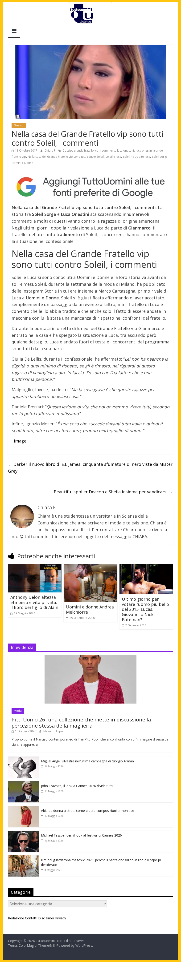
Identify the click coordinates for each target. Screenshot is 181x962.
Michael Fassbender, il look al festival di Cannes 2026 (81, 835)
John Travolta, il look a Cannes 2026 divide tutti (77, 786)
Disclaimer (46, 918)
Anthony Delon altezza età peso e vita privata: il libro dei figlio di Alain (34, 602)
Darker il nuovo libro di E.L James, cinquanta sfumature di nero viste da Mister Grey (90, 467)
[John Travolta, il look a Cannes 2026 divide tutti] (23, 783)
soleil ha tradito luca (136, 157)
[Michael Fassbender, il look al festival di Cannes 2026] (23, 833)
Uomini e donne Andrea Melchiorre (90, 609)
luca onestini (125, 151)
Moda (18, 711)
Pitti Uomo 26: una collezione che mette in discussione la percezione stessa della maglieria (81, 722)
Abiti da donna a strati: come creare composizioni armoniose (87, 810)
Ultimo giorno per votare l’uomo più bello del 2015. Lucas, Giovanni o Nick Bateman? (145, 609)
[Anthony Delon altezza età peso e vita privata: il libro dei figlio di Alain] (35, 567)
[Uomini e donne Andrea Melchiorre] (90, 567)
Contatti (31, 918)
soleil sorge (160, 157)
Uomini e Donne (22, 163)
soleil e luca (113, 157)
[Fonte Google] (90, 187)
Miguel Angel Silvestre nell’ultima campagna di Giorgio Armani (88, 761)
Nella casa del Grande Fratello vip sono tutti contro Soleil (66, 157)
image (20, 441)
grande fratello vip (86, 151)
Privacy (60, 918)
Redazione (16, 918)
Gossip (18, 125)
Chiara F (50, 151)
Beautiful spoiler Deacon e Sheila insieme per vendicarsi (113, 492)
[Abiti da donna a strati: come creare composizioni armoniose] (23, 808)
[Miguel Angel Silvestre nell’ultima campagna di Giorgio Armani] (23, 759)
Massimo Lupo (53, 731)
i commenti (107, 151)
